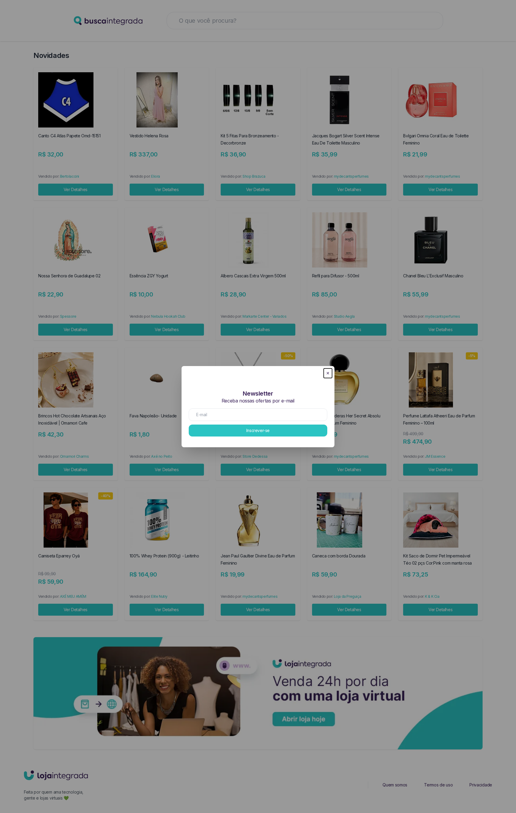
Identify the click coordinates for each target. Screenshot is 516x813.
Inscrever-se (258, 430)
